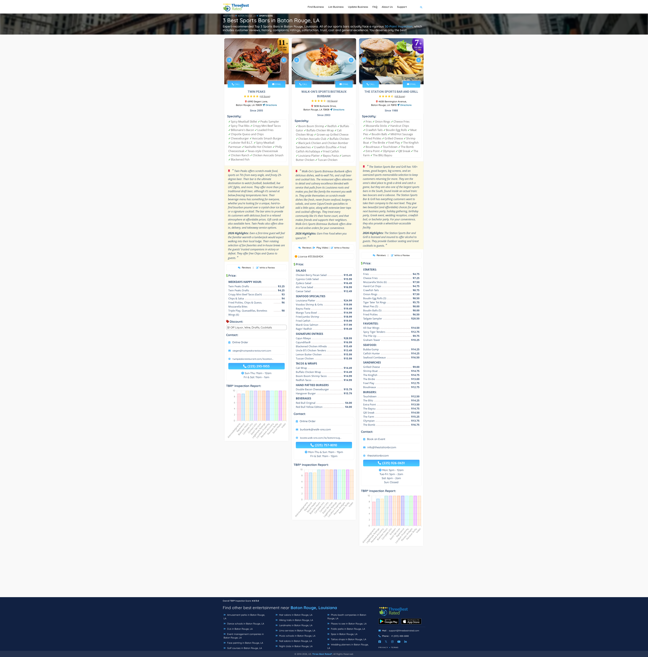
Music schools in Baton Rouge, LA (296, 635)
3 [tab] (257, 76)
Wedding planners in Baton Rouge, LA (348, 646)
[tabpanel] (256, 61)
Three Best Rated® (322, 654)
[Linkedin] (405, 642)
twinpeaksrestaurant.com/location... (253, 358)
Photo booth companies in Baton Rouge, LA (346, 616)
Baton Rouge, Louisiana (314, 607)
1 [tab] (252, 76)
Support (402, 6)
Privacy (383, 647)
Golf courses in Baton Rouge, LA (244, 648)
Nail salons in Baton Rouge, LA (295, 641)
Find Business (316, 6)
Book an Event (376, 439)
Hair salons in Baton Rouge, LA (295, 614)
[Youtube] (398, 642)
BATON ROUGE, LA (247, 15)
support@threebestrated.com (404, 630)
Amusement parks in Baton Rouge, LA (244, 616)
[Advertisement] (324, 573)
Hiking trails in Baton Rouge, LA (295, 620)
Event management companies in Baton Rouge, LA (244, 636)
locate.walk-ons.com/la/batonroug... (320, 437)
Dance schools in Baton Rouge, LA (245, 623)
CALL (237, 84)
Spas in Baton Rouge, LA (343, 634)
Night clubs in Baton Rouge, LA (295, 646)
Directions (271, 105)
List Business (336, 6)
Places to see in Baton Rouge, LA (348, 623)
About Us (387, 6)
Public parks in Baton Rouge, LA (347, 628)
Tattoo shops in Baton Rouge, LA (348, 639)
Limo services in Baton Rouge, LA (296, 630)
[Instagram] (392, 642)
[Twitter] (386, 642)
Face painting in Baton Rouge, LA (244, 642)
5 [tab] (328, 76)
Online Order (240, 342)
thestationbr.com (378, 455)
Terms (395, 647)
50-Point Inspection (399, 26)
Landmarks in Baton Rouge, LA (295, 625)
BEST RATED (229, 15)
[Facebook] (380, 642)
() (265, 96)
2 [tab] (254, 76)
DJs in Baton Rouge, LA (239, 628)
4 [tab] (260, 76)
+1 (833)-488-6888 (400, 636)
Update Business (358, 6)
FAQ (374, 6)
